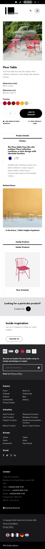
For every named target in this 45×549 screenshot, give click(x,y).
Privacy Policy (16, 374)
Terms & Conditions (10, 523)
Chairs (5, 437)
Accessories (7, 443)
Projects (6, 396)
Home (5, 390)
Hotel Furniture (8, 414)
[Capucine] (18, 103)
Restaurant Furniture (30, 414)
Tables (25, 437)
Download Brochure (12, 508)
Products (6, 393)
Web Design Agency (10, 545)
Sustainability (8, 399)
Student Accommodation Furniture (32, 421)
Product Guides (9, 402)
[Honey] (22, 103)
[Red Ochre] (13, 103)
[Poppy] (5, 103)
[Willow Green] (26, 103)
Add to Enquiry (31, 113)
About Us (26, 390)
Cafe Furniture (8, 417)
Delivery (26, 399)
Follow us (14, 339)
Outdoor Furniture (10, 420)
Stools (5, 440)
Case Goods (27, 443)
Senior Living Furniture (31, 425)
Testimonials (27, 393)
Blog (24, 396)
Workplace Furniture (30, 417)
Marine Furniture (9, 425)
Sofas (25, 440)
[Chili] (9, 103)
